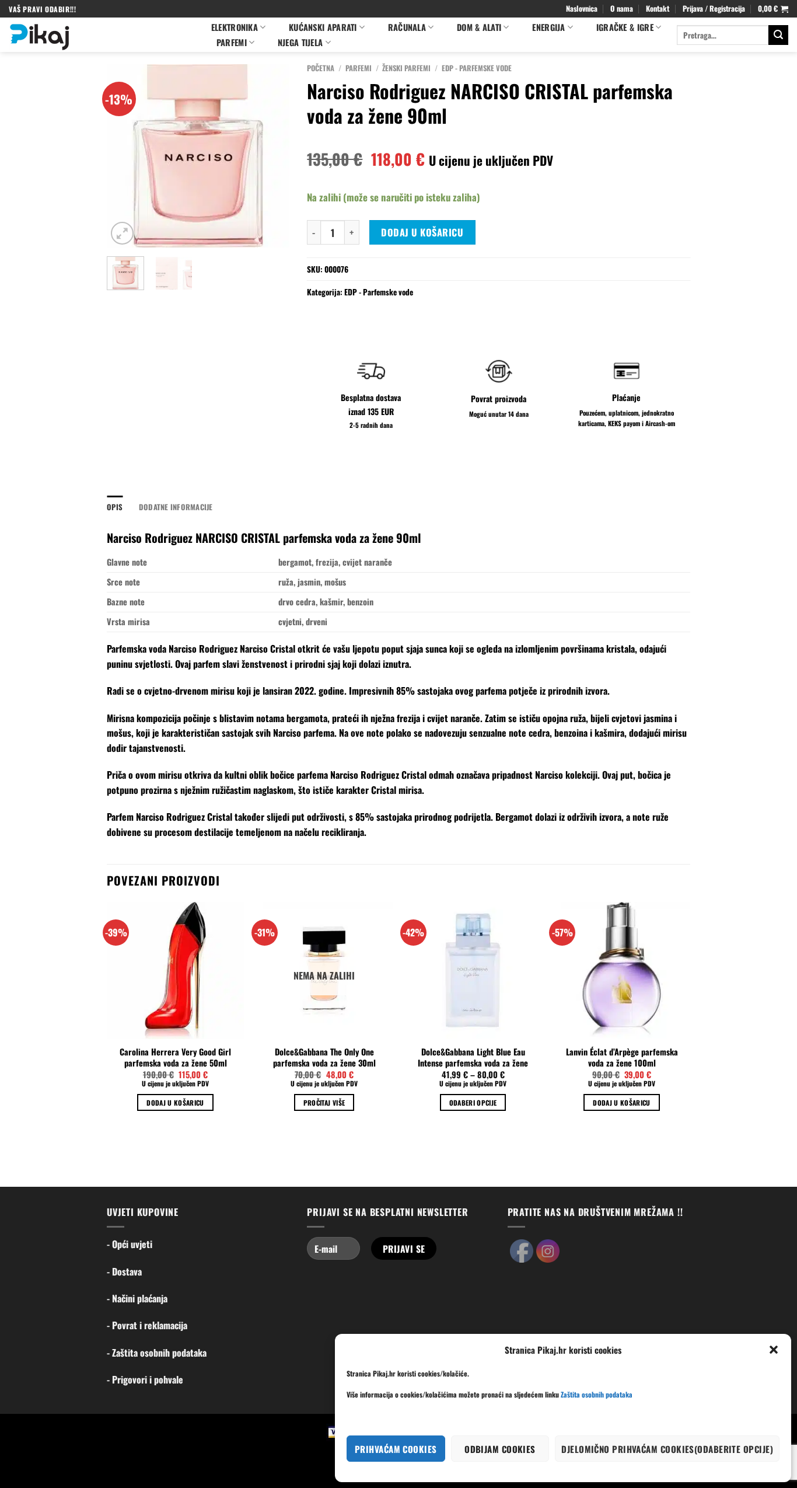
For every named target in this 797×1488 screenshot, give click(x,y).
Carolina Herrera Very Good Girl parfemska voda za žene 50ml (175, 1057)
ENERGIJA (548, 27)
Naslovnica (581, 8)
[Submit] (778, 35)
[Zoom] (122, 233)
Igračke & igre (624, 27)
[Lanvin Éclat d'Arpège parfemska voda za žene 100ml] (621, 970)
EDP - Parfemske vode (477, 68)
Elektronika (234, 27)
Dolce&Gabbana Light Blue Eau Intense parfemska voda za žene (473, 1057)
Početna (320, 68)
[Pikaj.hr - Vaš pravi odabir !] (98, 35)
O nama (621, 8)
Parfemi (358, 68)
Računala (407, 27)
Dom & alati (479, 27)
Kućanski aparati (323, 27)
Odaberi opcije (473, 1102)
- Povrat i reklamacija (147, 1325)
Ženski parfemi (406, 68)
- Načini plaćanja (137, 1298)
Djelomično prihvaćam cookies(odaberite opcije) (667, 1448)
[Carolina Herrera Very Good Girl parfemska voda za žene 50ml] (175, 970)
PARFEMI (231, 42)
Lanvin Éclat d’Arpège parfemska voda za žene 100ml (622, 1057)
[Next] (271, 156)
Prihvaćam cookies (396, 1448)
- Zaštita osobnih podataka (157, 1353)
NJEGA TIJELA (300, 42)
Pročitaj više (324, 1102)
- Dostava (124, 1271)
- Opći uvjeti (129, 1244)
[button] (773, 1349)
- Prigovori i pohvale (145, 1379)
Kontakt (657, 8)
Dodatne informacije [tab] (176, 507)
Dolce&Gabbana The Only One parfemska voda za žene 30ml (324, 1057)
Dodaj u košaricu (422, 232)
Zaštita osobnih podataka (596, 1394)
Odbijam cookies (500, 1448)
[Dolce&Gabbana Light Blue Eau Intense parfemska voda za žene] (472, 970)
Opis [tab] (115, 507)
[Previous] (124, 156)
